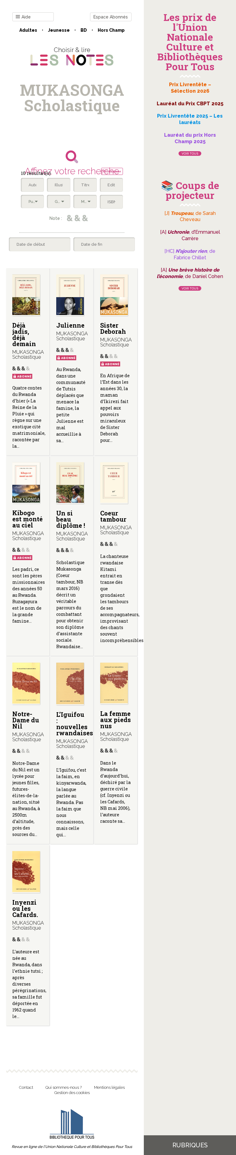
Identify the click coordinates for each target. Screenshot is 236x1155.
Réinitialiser (112, 171)
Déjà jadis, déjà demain (24, 334)
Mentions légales (109, 1087)
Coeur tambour (113, 516)
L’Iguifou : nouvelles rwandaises (74, 723)
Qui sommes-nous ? (63, 1087)
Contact (26, 1087)
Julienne (70, 325)
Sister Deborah (113, 328)
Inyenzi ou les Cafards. (25, 908)
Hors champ (111, 30)
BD (84, 30)
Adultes (28, 30)
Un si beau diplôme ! (70, 519)
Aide (26, 16)
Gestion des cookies (72, 1092)
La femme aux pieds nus (115, 719)
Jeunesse (59, 30)
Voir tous (190, 153)
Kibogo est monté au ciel (27, 519)
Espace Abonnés (110, 16)
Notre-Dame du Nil (25, 720)
